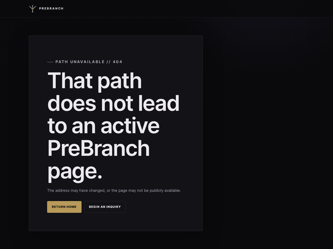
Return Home (64, 207)
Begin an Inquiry (105, 207)
